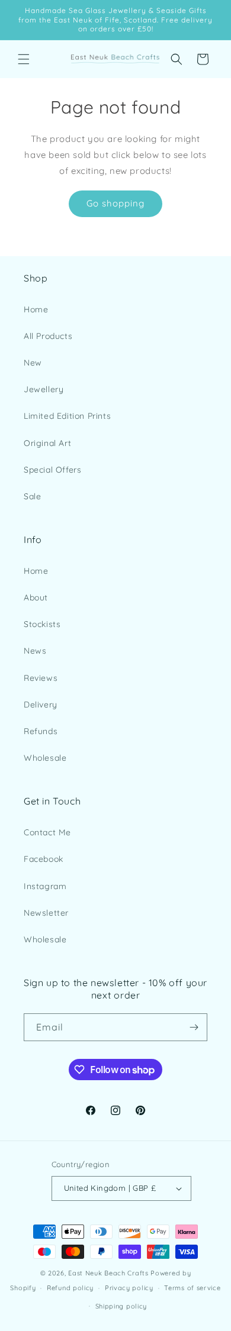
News (35, 650)
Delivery (40, 704)
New (33, 362)
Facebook (43, 859)
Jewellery (43, 389)
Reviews (40, 678)
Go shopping (115, 203)
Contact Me (47, 832)
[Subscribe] (194, 1027)
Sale (32, 496)
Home (36, 309)
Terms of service (192, 1288)
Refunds (40, 731)
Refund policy (70, 1288)
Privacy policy (129, 1288)
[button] (24, 59)
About (36, 597)
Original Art (47, 443)
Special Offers (52, 469)
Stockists (42, 624)
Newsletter (46, 912)
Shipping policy (121, 1306)
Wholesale (45, 757)
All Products (48, 336)
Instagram (45, 886)
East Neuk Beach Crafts (108, 1273)
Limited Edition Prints (67, 416)
